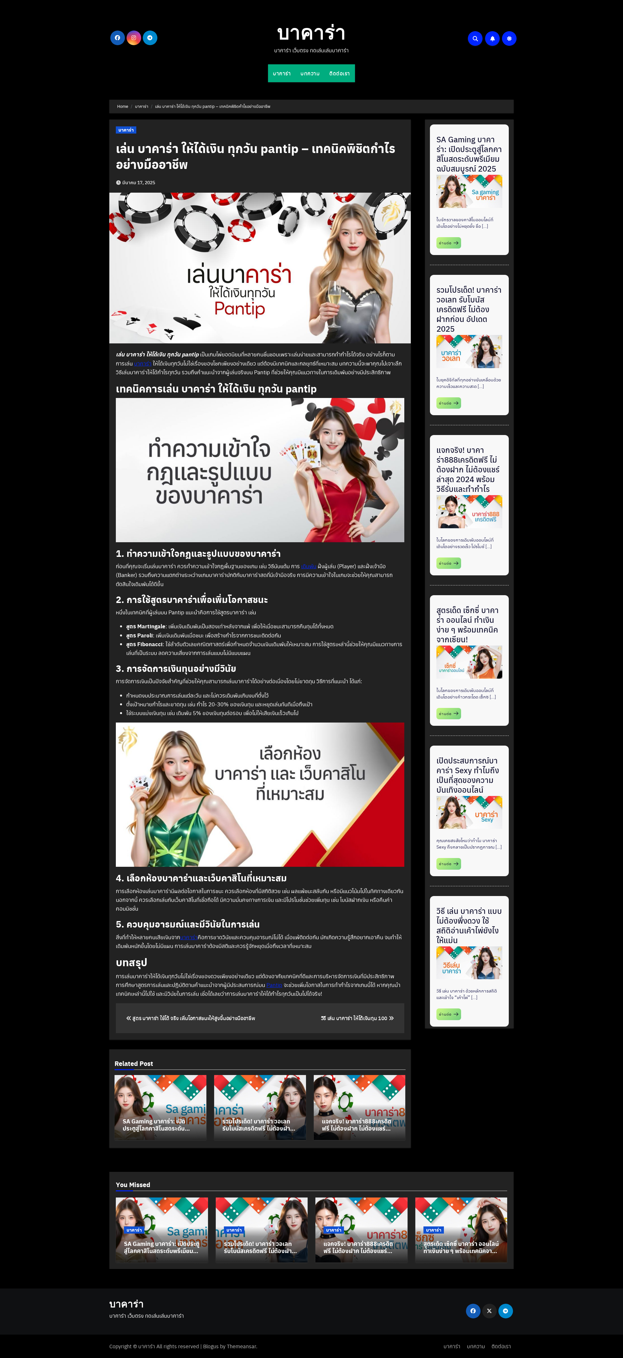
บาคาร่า (311, 34)
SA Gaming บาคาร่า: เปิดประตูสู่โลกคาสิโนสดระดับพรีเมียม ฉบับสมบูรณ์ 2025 (156, 1128)
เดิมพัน (308, 566)
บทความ (310, 73)
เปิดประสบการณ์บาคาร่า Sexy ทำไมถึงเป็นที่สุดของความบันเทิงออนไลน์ (467, 775)
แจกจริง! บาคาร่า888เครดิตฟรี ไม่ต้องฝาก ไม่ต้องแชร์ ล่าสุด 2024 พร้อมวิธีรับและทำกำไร (359, 1132)
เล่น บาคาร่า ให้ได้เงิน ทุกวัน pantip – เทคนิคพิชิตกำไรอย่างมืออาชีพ (256, 156)
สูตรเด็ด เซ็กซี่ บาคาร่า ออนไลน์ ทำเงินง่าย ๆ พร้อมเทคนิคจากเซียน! (467, 624)
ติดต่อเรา (339, 73)
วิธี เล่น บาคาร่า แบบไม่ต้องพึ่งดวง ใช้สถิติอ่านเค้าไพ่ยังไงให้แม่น (469, 925)
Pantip (274, 985)
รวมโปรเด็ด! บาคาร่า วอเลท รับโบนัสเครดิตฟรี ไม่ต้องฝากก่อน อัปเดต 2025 (258, 1128)
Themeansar (241, 1346)
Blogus (211, 1346)
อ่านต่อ (445, 242)
